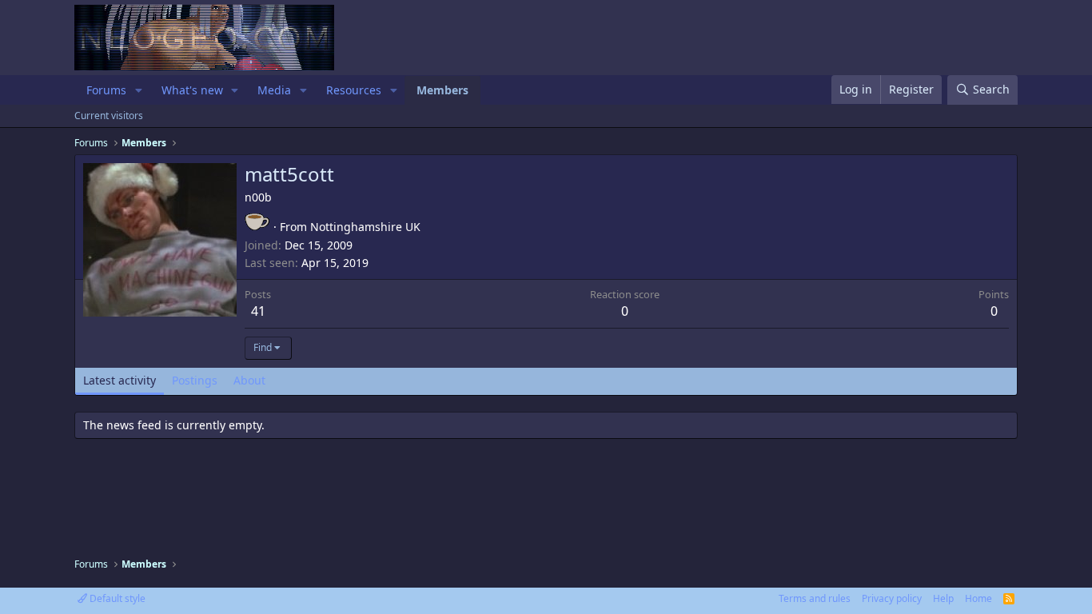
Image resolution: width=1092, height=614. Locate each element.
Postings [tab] (194, 380)
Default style (116, 598)
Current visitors (108, 115)
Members (442, 90)
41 (258, 311)
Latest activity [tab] (119, 380)
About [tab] (249, 380)
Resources (353, 90)
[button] (138, 90)
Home (978, 598)
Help (943, 598)
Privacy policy (892, 598)
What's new (192, 90)
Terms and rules (815, 598)
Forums (106, 90)
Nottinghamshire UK (365, 226)
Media (274, 90)
